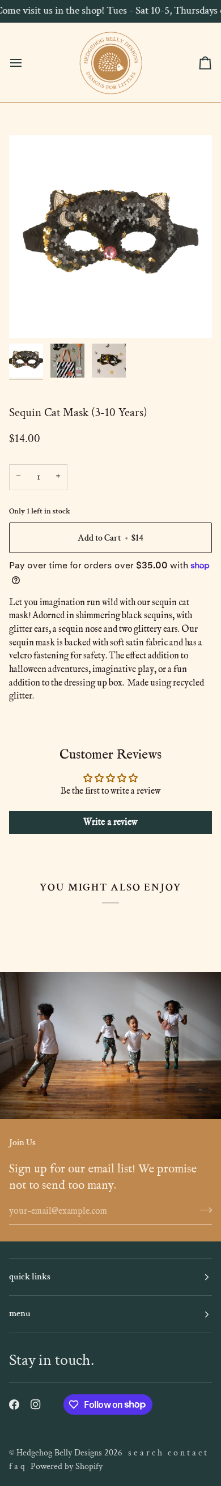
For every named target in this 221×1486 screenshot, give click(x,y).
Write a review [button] (110, 822)
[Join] (202, 1210)
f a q (17, 1466)
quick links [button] (29, 1277)
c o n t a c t (187, 1453)
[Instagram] (36, 1404)
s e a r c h (145, 1453)
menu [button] (20, 1314)
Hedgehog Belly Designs (59, 1453)
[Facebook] (14, 1404)
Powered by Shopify (67, 1466)
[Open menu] (26, 62)
